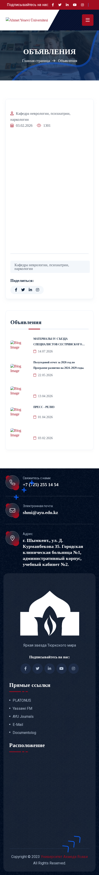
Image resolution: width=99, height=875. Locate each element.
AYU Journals (23, 717)
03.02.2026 (45, 438)
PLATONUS (22, 700)
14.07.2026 (45, 351)
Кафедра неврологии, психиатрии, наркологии (40, 116)
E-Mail (18, 725)
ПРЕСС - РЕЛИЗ (43, 407)
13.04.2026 (45, 396)
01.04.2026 (45, 417)
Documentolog (24, 733)
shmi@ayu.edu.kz (40, 512)
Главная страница (36, 61)
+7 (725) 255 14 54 (40, 484)
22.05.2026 (45, 375)
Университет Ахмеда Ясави (64, 856)
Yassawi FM (22, 709)
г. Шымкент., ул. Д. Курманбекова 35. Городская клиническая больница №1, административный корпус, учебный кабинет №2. (53, 552)
